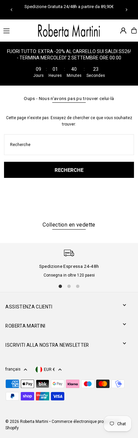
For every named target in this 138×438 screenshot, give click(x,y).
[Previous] (11, 9)
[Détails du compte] (123, 31)
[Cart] (134, 31)
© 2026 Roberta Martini (27, 421)
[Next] (126, 9)
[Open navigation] (16, 30)
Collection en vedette (69, 225)
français (12, 369)
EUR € (49, 369)
